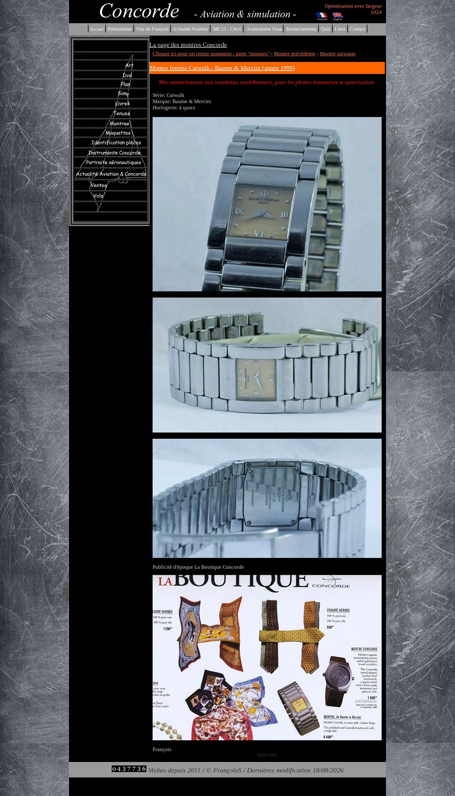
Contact (357, 29)
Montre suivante (338, 54)
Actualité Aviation (191, 29)
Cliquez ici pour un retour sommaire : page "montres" (212, 54)
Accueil (96, 29)
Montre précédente (294, 54)
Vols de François (151, 29)
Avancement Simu (264, 29)
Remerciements (301, 29)
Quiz (325, 29)
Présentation (120, 29)
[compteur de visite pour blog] (129, 770)
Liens (340, 29)
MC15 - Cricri (227, 29)
